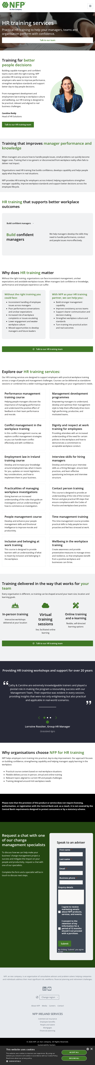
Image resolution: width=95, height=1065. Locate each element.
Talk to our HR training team (18, 124)
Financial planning (47, 1030)
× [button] (91, 1049)
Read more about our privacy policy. (19, 1058)
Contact (61, 1006)
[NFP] (14, 6)
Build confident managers (19, 223)
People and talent (47, 1025)
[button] (32, 1061)
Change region (48, 997)
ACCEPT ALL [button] (74, 1052)
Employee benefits (47, 1022)
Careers (52, 1006)
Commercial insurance (47, 1019)
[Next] (55, 717)
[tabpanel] (47, 237)
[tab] (44, 717)
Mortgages (47, 1028)
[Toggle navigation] (90, 6)
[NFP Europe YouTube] (49, 989)
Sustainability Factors (46, 1045)
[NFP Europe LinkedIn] (45, 989)
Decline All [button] (74, 1058)
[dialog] (47, 1055)
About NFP (35, 1006)
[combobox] (87, 1049)
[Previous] (39, 717)
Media (44, 1006)
